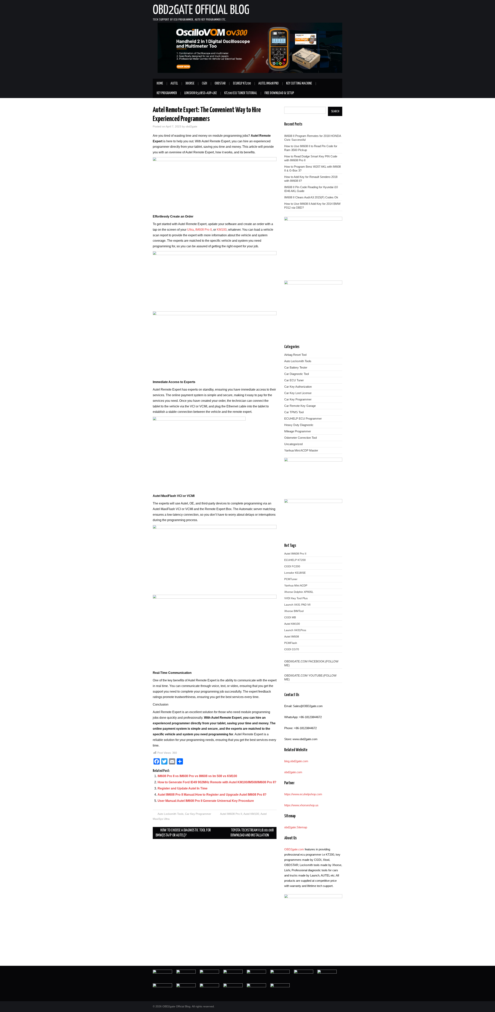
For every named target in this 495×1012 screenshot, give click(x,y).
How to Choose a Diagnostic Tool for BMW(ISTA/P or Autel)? (183, 833)
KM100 (222, 229)
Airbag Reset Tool (295, 354)
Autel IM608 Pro (268, 83)
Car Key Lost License (298, 393)
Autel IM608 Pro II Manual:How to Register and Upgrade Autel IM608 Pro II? (212, 794)
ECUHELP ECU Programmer (303, 418)
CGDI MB (290, 617)
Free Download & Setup (279, 93)
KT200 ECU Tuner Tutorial (240, 93)
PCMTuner (290, 579)
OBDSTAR (220, 83)
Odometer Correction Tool (300, 437)
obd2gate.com (293, 772)
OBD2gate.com (294, 849)
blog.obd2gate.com (296, 761)
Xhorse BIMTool (294, 611)
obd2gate (191, 126)
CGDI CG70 (291, 649)
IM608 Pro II (203, 229)
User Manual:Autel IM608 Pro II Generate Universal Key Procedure (206, 800)
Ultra (190, 229)
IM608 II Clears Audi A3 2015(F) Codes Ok (311, 197)
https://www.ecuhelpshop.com (303, 794)
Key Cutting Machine (299, 83)
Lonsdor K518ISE (295, 572)
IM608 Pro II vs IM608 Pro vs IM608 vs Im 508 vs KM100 (197, 776)
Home (160, 83)
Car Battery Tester (295, 367)
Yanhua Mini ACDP (295, 585)
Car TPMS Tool (294, 412)
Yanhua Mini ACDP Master (301, 450)
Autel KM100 (251, 813)
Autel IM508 (291, 636)
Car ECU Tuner (294, 380)
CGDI (204, 83)
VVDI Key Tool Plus (296, 598)
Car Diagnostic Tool (296, 373)
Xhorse (189, 83)
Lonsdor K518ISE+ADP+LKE (200, 93)
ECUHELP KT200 (242, 83)
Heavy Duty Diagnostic (298, 425)
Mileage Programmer (297, 431)
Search (335, 111)
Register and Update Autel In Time (182, 788)
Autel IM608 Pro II (231, 813)
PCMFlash (290, 642)
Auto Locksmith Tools (170, 813)
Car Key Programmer (198, 813)
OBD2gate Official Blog (201, 10)
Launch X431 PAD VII (297, 604)
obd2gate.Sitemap (295, 827)
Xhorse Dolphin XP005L (298, 591)
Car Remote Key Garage (300, 405)
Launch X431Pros (295, 630)
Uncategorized (293, 444)
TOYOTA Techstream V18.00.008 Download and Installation (252, 833)
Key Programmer (167, 93)
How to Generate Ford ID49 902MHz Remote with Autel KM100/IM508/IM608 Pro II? (217, 782)
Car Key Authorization (298, 386)
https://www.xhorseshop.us (301, 805)
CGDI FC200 (292, 566)
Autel (174, 83)
